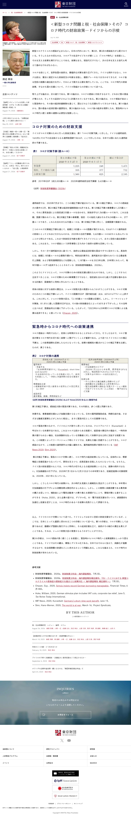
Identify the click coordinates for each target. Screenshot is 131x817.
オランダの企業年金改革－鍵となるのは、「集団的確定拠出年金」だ (80, 669)
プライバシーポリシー (64, 803)
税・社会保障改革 (17, 12)
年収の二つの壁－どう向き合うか (80, 648)
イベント (6, 763)
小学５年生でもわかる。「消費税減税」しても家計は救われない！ (16, 121)
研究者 (92, 749)
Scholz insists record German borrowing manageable (82, 586)
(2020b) (53, 188)
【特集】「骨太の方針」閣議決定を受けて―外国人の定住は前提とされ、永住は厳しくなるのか (16, 151)
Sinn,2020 (50, 450)
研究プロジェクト (53, 749)
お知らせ (93, 756)
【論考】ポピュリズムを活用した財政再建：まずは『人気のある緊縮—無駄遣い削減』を (16, 106)
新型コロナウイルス (95, 42)
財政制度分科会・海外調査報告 (76, 574)
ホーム (5, 12)
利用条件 (51, 803)
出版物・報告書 (52, 756)
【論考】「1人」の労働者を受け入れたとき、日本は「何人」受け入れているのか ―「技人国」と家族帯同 (16, 166)
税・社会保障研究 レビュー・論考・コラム (80, 626)
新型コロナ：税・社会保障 (75, 42)
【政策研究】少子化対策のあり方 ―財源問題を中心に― (80, 637)
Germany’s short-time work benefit (81, 601)
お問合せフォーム (65, 715)
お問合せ (49, 763)
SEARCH (93, 763)
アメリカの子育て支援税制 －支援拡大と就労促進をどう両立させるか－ (80, 659)
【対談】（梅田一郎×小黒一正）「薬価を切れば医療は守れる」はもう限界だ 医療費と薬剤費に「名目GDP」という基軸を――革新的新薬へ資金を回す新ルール (16, 136)
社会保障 (55, 42)
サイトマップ (78, 803)
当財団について (8, 749)
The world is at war (71, 605)
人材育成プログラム (10, 756)
